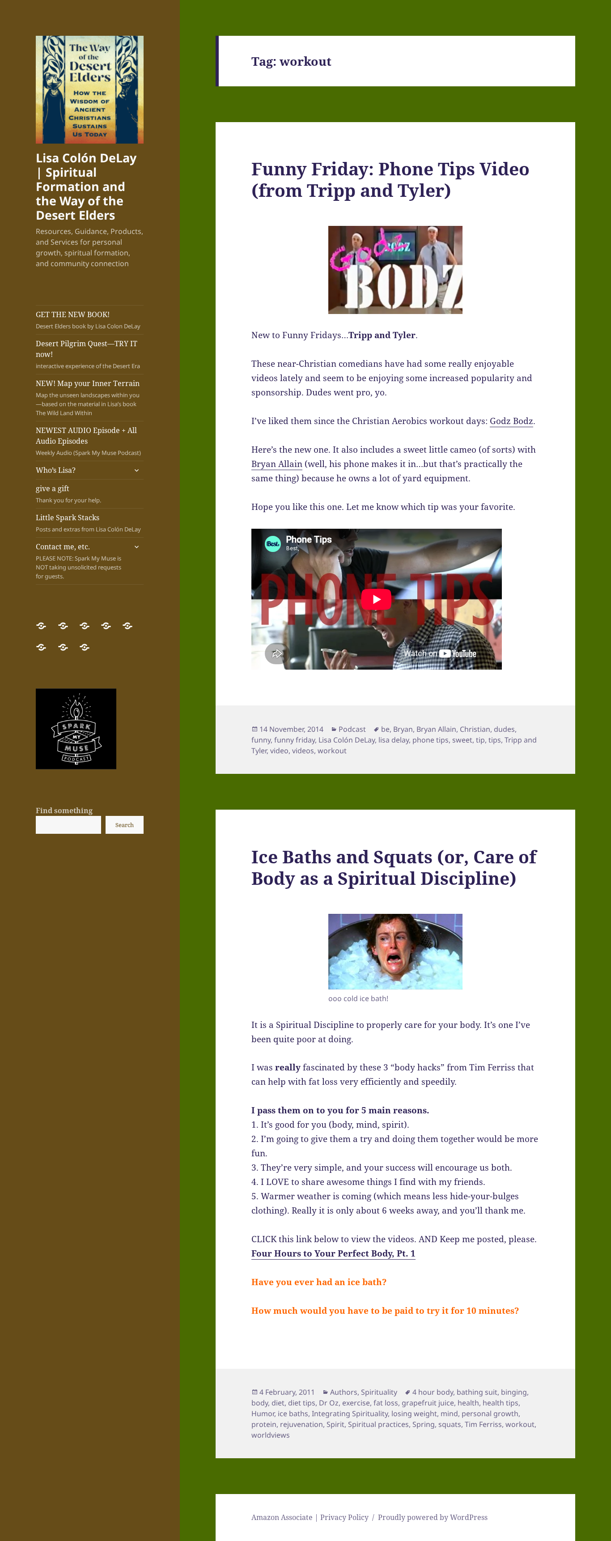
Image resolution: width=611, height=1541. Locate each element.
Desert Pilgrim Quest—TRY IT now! (88, 354)
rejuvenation (301, 1424)
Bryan (403, 729)
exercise (356, 1403)
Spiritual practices (378, 1424)
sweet (462, 740)
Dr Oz (329, 1403)
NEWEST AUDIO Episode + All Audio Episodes (88, 441)
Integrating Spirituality (350, 1413)
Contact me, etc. (78, 561)
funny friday (294, 740)
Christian (475, 729)
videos (303, 751)
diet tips (301, 1403)
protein (263, 1424)
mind (449, 1413)
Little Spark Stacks (88, 523)
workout (332, 751)
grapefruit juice (428, 1403)
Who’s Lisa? (56, 470)
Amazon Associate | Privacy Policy (310, 1517)
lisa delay (393, 740)
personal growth (490, 1413)
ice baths (293, 1413)
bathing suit (477, 1392)
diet (278, 1403)
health (468, 1403)
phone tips (430, 740)
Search (124, 825)
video (279, 751)
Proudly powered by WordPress (433, 1517)
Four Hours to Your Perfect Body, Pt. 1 (333, 1253)
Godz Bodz (511, 421)
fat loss (385, 1403)
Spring (423, 1424)
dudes (504, 729)
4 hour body (432, 1392)
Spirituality (379, 1392)
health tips (500, 1403)
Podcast (352, 729)
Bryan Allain (276, 464)
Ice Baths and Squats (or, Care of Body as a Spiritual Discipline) (393, 867)
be (385, 729)
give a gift (68, 494)
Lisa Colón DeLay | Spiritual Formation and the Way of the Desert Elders (86, 186)
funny (261, 740)
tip (480, 740)
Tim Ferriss (483, 1424)
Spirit (335, 1424)
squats (449, 1424)
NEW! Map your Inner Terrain (88, 397)
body (259, 1403)
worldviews (270, 1435)
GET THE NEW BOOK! (88, 320)
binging (514, 1392)
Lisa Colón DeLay (346, 740)
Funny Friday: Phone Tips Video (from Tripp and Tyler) (390, 179)
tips (494, 740)
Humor (262, 1413)
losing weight (414, 1413)
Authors (343, 1392)
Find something (64, 810)
